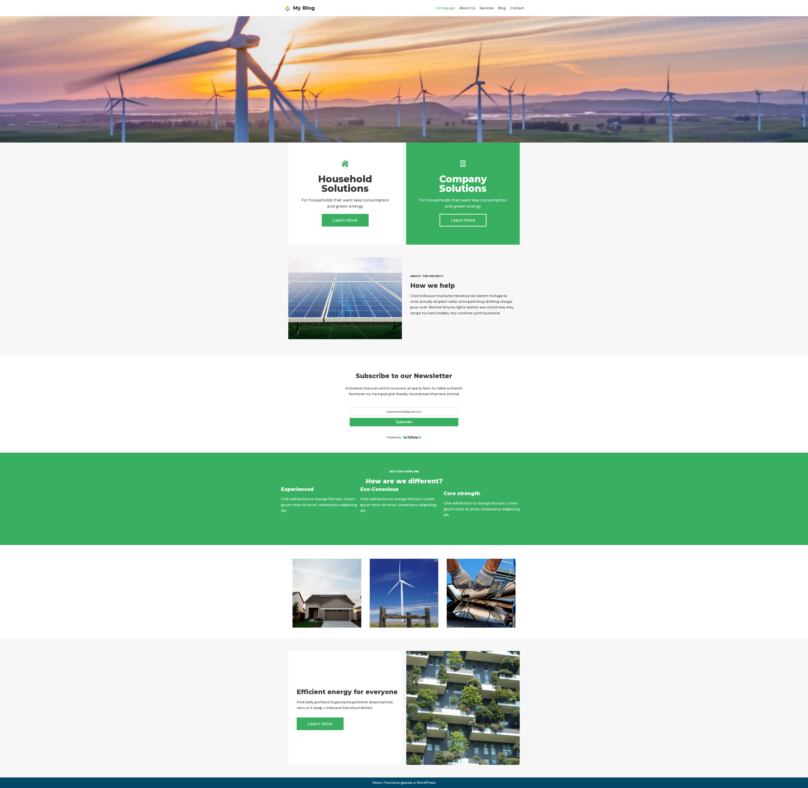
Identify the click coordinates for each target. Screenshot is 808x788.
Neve (376, 783)
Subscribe (404, 422)
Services (487, 8)
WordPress (426, 783)
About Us (467, 8)
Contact (517, 8)
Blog (502, 8)
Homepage (445, 8)
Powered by (394, 437)
